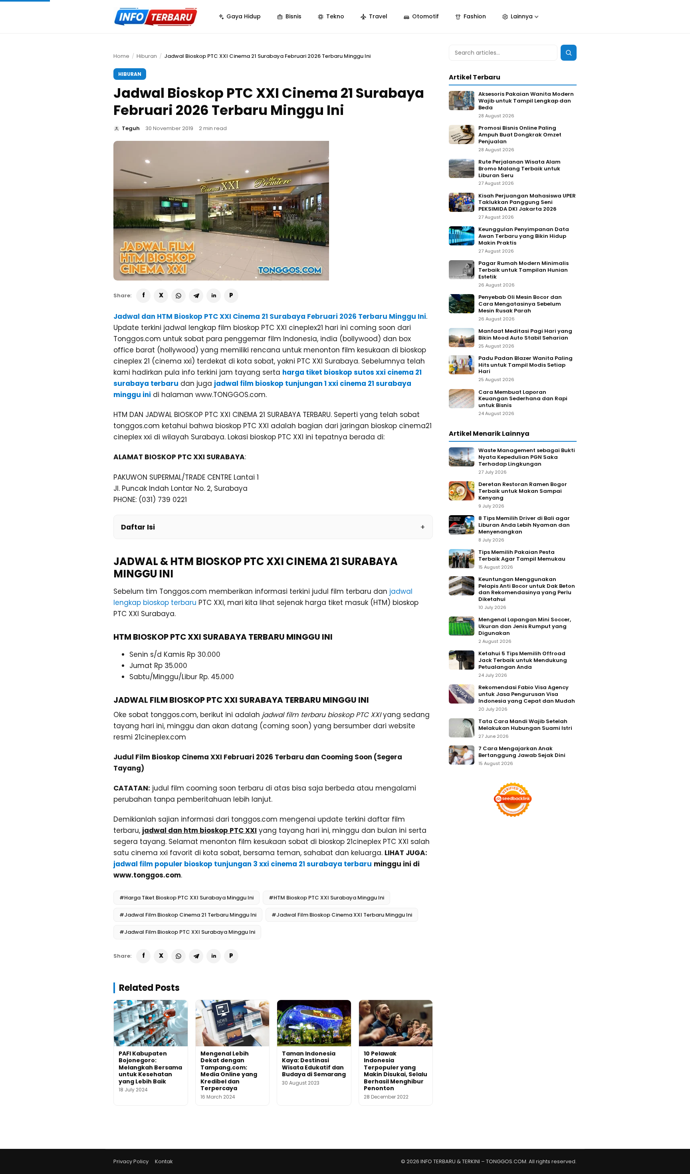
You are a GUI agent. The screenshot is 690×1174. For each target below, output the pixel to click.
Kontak (164, 1161)
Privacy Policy (131, 1161)
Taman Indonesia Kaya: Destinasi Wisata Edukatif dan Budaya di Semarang (314, 1064)
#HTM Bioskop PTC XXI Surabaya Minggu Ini (326, 897)
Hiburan (147, 56)
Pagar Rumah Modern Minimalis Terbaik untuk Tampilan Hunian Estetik (523, 270)
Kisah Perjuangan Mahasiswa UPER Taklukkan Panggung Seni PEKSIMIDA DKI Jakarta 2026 (527, 203)
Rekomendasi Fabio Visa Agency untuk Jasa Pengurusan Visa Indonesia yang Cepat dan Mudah (526, 694)
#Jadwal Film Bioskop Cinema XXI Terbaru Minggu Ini (342, 915)
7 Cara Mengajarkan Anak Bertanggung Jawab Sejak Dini (521, 752)
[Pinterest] (231, 296)
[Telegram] (196, 296)
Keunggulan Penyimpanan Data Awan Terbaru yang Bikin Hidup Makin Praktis (523, 236)
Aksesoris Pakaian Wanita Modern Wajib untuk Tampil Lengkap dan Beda (526, 101)
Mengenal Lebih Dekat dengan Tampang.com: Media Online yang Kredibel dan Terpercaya (228, 1071)
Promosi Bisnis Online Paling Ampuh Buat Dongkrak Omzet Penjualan (519, 135)
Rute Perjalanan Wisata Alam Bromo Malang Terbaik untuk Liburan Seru (519, 169)
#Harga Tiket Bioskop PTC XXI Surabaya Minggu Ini (186, 897)
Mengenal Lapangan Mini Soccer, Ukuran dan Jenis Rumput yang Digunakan (524, 627)
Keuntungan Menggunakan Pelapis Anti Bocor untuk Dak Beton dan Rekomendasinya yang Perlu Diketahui (526, 589)
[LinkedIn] (213, 296)
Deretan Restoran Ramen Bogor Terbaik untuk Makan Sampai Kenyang (522, 491)
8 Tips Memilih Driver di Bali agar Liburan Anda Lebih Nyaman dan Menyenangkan (524, 525)
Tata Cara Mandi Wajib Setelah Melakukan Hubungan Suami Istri (525, 725)
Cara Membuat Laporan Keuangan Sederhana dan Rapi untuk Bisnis (522, 399)
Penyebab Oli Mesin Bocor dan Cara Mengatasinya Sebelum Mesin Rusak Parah (520, 304)
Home (121, 56)
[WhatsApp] (178, 296)
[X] (161, 296)
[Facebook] (143, 296)
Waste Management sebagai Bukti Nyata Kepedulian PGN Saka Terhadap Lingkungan (526, 457)
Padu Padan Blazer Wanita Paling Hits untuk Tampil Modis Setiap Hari (525, 365)
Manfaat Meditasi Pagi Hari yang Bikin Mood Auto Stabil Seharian (525, 335)
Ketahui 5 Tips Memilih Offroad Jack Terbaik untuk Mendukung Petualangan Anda (522, 660)
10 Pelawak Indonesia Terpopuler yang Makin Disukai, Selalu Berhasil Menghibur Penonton (395, 1071)
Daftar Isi (138, 527)
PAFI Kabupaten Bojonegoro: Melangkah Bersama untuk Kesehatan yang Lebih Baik (150, 1067)
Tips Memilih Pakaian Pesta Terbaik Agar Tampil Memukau (521, 556)
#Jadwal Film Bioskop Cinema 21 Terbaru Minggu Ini (187, 915)
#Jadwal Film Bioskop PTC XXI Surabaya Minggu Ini (187, 932)
